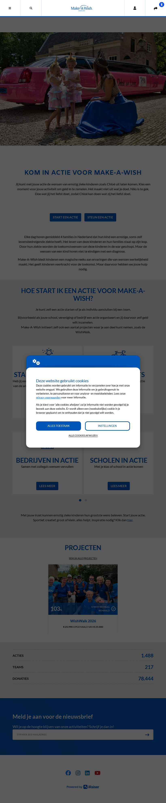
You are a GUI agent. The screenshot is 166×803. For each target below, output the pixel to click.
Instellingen (107, 425)
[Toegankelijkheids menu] (161, 4)
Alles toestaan (58, 425)
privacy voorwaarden (48, 397)
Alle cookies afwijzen (83, 435)
